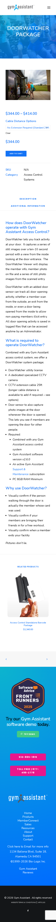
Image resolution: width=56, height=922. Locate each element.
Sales (28, 824)
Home (28, 813)
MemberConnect (28, 820)
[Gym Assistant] (21, 7)
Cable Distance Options (21, 121)
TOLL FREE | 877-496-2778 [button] (28, 771)
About (28, 832)
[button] (49, 7)
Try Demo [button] (29, 734)
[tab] (28, 207)
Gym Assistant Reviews (28, 870)
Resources (28, 828)
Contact (28, 839)
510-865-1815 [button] (28, 757)
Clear (8, 133)
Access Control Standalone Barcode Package (28, 624)
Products (28, 817)
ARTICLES (41, 902)
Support (28, 836)
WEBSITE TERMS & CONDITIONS (23, 902)
